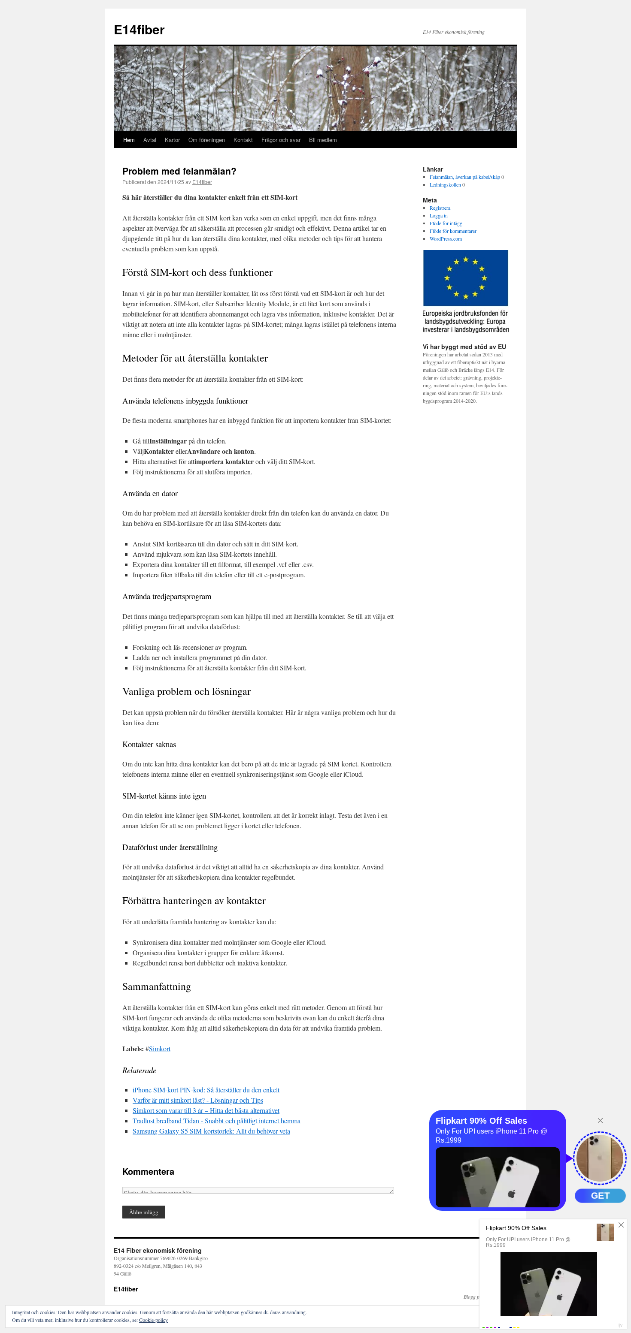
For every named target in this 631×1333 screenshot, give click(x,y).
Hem (129, 140)
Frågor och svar (280, 140)
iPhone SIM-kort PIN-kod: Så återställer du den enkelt (206, 1089)
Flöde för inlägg (446, 223)
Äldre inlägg (143, 1212)
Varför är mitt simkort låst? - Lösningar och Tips (198, 1099)
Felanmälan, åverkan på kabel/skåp (465, 176)
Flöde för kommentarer (453, 230)
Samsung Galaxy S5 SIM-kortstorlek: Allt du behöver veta (211, 1130)
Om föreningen (206, 140)
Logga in (439, 215)
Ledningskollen (445, 184)
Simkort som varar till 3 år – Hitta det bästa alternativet (206, 1110)
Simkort (159, 1048)
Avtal (149, 140)
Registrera (440, 207)
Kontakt (243, 140)
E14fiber (139, 29)
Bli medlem (323, 140)
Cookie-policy (153, 1319)
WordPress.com (446, 238)
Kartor (172, 140)
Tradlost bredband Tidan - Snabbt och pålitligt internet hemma (216, 1120)
